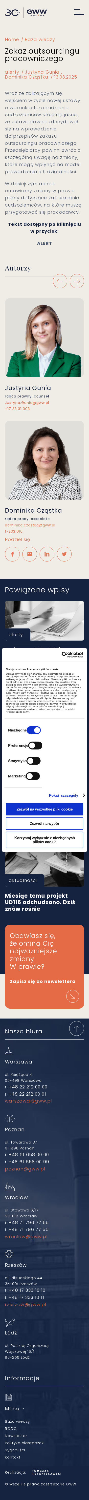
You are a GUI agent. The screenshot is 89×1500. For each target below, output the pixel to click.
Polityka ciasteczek (24, 1442)
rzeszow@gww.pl (25, 1304)
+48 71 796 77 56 (29, 1229)
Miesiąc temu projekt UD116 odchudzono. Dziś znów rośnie (44, 867)
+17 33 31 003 (17, 409)
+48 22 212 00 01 (27, 1094)
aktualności (23, 880)
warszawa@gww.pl (28, 1101)
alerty (12, 72)
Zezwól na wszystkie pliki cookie (45, 809)
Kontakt (13, 1457)
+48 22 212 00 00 (28, 1087)
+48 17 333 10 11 (26, 1297)
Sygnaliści (15, 1450)
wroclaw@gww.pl (26, 1236)
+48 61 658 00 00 (29, 1154)
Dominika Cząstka (26, 77)
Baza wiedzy (40, 39)
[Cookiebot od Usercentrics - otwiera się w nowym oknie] (62, 655)
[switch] (35, 746)
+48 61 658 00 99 (29, 1162)
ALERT (44, 243)
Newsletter (16, 1435)
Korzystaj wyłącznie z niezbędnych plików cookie (44, 839)
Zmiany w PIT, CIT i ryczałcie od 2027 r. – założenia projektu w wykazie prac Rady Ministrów (44, 621)
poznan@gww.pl (25, 1169)
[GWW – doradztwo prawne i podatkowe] (26, 13)
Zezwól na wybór (44, 823)
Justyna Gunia (42, 72)
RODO (11, 1428)
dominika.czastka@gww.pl (30, 525)
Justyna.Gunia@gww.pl (27, 403)
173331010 (14, 531)
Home (12, 39)
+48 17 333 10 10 (27, 1290)
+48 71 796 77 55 (29, 1222)
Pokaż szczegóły (63, 795)
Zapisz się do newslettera (43, 981)
